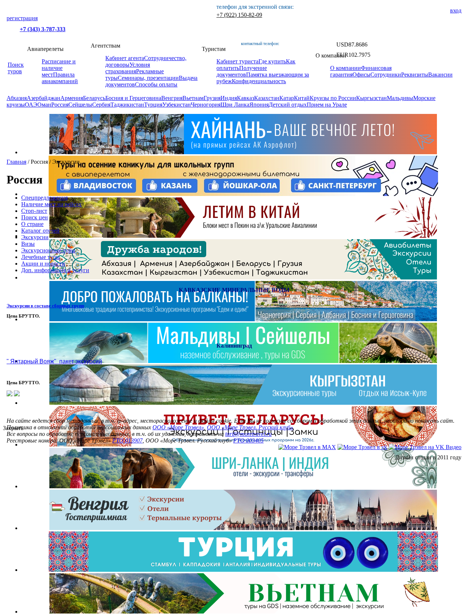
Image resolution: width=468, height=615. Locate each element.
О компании (345, 68)
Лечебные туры (40, 257)
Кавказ (245, 98)
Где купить (272, 61)
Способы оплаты (156, 84)
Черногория (205, 104)
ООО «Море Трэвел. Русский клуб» (250, 427)
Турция (153, 104)
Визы (28, 244)
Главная (16, 162)
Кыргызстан (371, 98)
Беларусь (94, 98)
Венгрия (171, 98)
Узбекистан (176, 104)
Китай (302, 98)
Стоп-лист (34, 211)
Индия (228, 98)
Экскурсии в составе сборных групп (45, 305)
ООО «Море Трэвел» (178, 427)
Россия (59, 104)
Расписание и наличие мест (59, 68)
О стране (32, 224)
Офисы (361, 74)
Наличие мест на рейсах (51, 204)
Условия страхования (127, 68)
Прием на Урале (327, 104)
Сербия (101, 104)
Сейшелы (80, 104)
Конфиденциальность (259, 81)
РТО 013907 (127, 440)
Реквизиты (414, 74)
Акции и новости (43, 263)
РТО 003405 (248, 440)
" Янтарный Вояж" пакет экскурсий (54, 361)
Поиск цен (34, 217)
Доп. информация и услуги (55, 270)
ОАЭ (31, 104)
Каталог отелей (40, 230)
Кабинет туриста (237, 61)
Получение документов (241, 71)
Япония (259, 104)
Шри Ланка (234, 104)
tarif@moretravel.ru (248, 434)
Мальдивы (400, 98)
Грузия (212, 98)
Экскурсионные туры (48, 250)
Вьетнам (193, 98)
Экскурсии (35, 237)
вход (455, 10)
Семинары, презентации (148, 78)
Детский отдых (288, 104)
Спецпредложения (44, 197)
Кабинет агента (124, 58)
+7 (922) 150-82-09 (239, 15)
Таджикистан (127, 104)
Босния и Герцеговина (133, 98)
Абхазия (17, 98)
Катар (286, 98)
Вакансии (440, 74)
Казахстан (266, 98)
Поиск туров (16, 68)
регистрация (22, 18)
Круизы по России (333, 98)
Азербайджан (43, 98)
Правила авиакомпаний (60, 77)
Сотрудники (385, 74)
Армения (71, 98)
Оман (44, 104)
